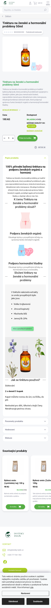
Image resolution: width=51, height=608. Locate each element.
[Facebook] (4, 561)
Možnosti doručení (34, 131)
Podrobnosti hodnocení (34, 32)
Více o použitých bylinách (22, 328)
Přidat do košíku (25, 138)
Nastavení (25, 593)
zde (31, 587)
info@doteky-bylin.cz (15, 550)
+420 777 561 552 (14, 555)
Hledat (45, 10)
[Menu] (48, 3)
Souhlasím (38, 601)
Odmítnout (13, 601)
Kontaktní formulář (15, 570)
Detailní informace (10, 110)
